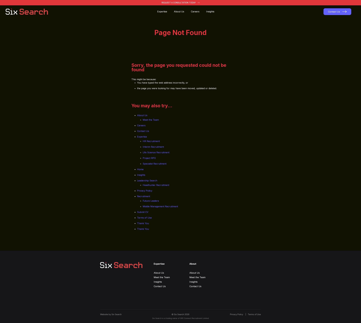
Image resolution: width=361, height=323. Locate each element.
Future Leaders (151, 200)
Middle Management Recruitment (160, 206)
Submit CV (142, 212)
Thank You (143, 223)
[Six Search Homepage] (28, 12)
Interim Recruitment (153, 146)
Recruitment (143, 196)
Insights (210, 11)
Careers (195, 11)
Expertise (162, 11)
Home (140, 169)
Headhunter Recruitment (156, 185)
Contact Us (143, 131)
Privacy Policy (144, 190)
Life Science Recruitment (156, 152)
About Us (179, 11)
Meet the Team (151, 119)
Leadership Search (147, 180)
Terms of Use (144, 217)
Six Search (117, 314)
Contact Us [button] (334, 11)
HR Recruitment (151, 141)
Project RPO (149, 158)
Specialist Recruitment (154, 163)
